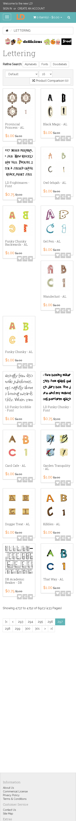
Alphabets (31, 64)
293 (20, 621)
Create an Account (31, 8)
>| (51, 628)
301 (37, 628)
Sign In (7, 8)
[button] (47, 17)
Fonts (45, 64)
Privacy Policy (11, 795)
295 (40, 621)
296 (50, 621)
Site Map (8, 813)
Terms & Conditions (15, 798)
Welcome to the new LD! (18, 3)
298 (7, 628)
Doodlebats (60, 64)
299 (17, 628)
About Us (8, 787)
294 (30, 621)
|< (6, 621)
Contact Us (9, 809)
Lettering (22, 30)
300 (27, 628)
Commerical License (15, 791)
